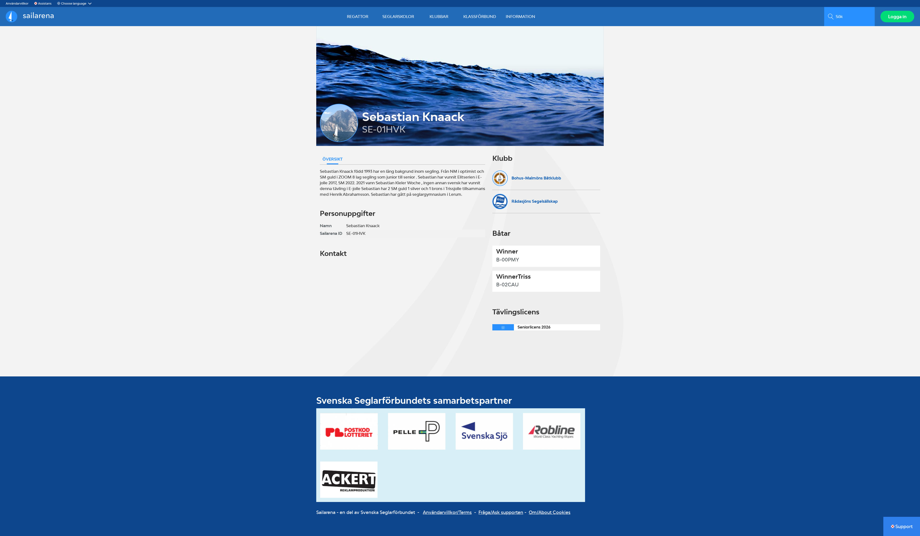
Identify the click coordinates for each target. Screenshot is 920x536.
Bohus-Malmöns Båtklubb (536, 178)
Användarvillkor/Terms (447, 512)
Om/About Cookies (549, 512)
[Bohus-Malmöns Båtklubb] (500, 178)
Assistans (45, 3)
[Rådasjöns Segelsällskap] (500, 201)
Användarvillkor (17, 3)
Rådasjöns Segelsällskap (535, 201)
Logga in (897, 16)
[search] (849, 16)
